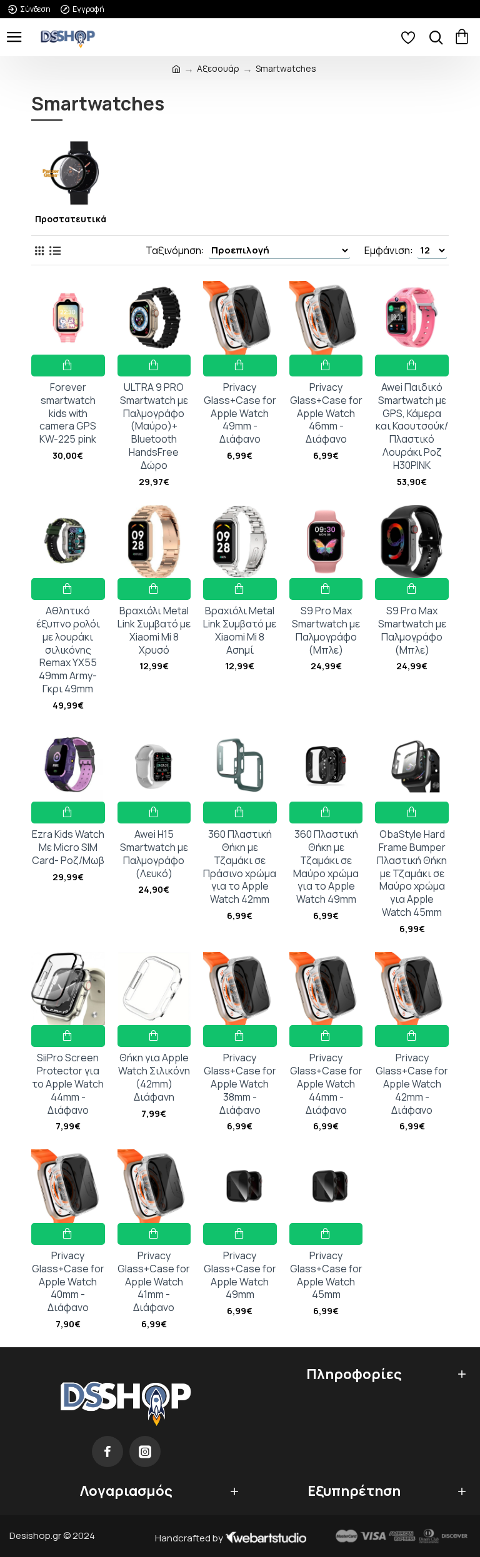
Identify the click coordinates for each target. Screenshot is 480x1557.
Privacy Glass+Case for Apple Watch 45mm (326, 1275)
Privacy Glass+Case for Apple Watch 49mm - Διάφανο (240, 413)
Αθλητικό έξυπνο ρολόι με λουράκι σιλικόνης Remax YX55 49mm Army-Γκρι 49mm (68, 649)
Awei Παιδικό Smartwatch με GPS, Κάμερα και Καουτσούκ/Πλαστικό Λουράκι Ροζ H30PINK (412, 426)
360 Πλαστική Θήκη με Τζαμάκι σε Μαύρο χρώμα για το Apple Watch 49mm (326, 867)
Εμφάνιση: (388, 250)
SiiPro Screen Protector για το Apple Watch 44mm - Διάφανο (68, 1083)
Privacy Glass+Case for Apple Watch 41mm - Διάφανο (154, 1281)
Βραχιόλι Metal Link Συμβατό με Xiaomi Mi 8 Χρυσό (154, 630)
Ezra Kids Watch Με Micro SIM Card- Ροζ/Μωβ (68, 847)
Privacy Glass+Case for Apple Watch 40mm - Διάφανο (68, 1281)
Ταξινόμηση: (175, 250)
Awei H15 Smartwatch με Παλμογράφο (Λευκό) (154, 854)
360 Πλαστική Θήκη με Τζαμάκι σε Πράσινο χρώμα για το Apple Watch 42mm (239, 867)
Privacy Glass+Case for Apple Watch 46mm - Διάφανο (326, 413)
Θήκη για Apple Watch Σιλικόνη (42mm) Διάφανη (154, 1077)
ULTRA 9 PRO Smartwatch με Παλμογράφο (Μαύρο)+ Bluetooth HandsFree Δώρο (154, 426)
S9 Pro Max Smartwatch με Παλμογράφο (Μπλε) (326, 630)
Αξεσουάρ (218, 68)
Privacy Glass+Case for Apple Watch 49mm (240, 1275)
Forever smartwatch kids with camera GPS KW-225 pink (67, 413)
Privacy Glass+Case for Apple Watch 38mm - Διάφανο (240, 1083)
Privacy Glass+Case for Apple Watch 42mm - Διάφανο (412, 1083)
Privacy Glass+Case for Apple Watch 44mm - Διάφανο (326, 1083)
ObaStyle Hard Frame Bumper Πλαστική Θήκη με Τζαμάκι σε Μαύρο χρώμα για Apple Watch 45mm (412, 873)
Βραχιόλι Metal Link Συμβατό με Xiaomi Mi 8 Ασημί (239, 630)
